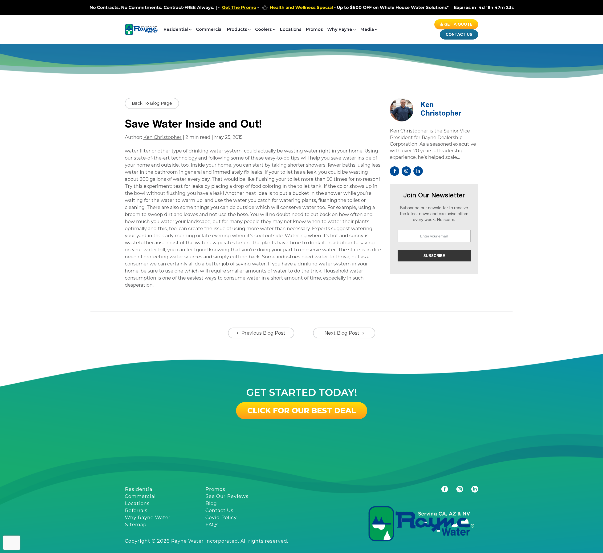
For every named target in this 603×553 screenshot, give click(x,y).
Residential (175, 29)
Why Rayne (339, 29)
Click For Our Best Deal (301, 410)
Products (237, 29)
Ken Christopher (162, 137)
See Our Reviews (227, 496)
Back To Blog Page (152, 103)
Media (367, 29)
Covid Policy (221, 517)
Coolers (263, 29)
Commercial (209, 29)
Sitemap (136, 524)
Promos (314, 29)
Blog (211, 503)
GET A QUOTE (458, 24)
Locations (291, 29)
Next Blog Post (341, 333)
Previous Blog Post (263, 333)
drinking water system (215, 151)
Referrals (136, 510)
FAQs (212, 524)
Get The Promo (215, 7)
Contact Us (459, 34)
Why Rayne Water (148, 517)
